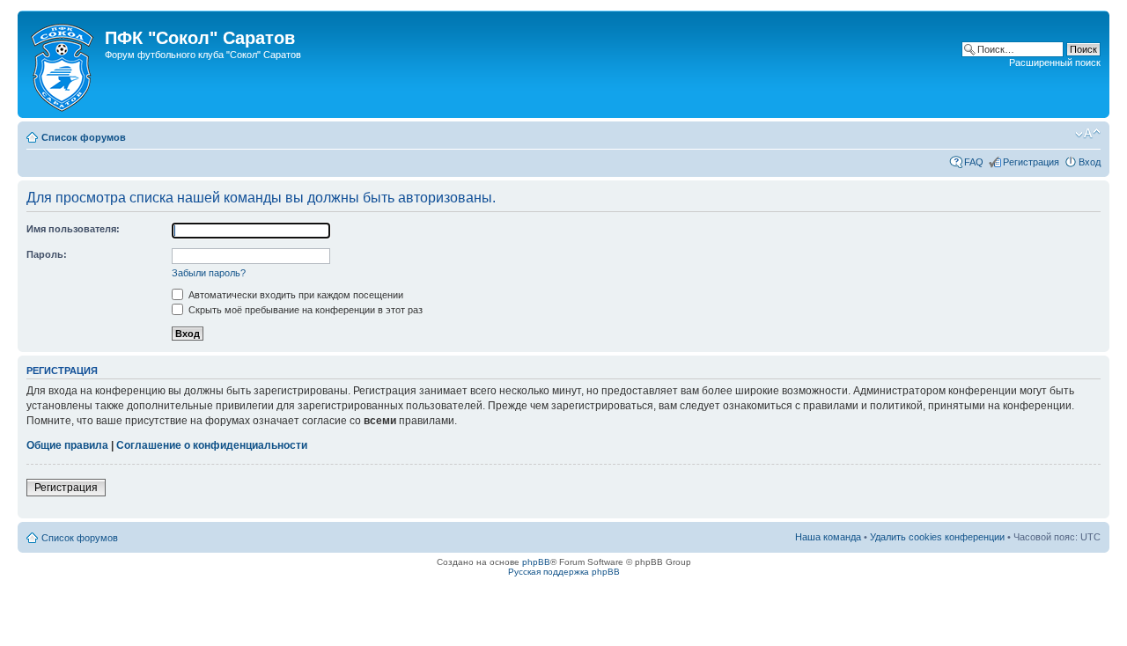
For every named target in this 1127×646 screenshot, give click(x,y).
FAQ (973, 162)
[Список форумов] (63, 64)
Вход (1090, 162)
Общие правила (67, 445)
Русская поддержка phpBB (564, 571)
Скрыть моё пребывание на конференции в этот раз (304, 310)
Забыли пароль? (209, 273)
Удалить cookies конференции (937, 537)
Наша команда (828, 537)
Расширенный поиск (1055, 62)
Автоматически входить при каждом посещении (294, 295)
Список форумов (83, 137)
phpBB (536, 562)
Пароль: (46, 254)
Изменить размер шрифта (1088, 134)
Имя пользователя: (73, 229)
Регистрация (1031, 162)
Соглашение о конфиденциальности (211, 445)
